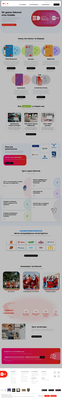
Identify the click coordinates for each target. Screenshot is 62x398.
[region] (31, 396)
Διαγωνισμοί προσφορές (24, 381)
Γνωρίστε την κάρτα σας (24, 373)
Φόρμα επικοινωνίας (44, 373)
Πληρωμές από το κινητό (24, 376)
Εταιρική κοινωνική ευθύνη (34, 381)
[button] (2, 27)
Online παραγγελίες (13, 381)
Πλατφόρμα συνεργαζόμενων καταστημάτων (35, 375)
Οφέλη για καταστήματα (34, 373)
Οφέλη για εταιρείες (13, 379)
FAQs (54, 2)
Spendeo (12, 376)
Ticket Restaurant (13, 373)
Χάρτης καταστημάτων (24, 379)
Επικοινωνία (58, 2)
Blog (51, 2)
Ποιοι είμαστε (33, 379)
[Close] (61, 396)
